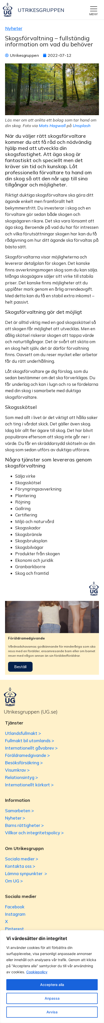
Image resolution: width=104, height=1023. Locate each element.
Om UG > (14, 880)
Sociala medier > (21, 858)
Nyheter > (15, 818)
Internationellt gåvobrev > (31, 748)
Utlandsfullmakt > (23, 733)
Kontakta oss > (20, 866)
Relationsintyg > (21, 777)
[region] (52, 976)
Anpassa (52, 998)
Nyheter (13, 28)
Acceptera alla (52, 984)
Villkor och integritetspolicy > (34, 832)
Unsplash (81, 125)
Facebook (14, 906)
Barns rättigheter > (24, 825)
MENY (93, 14)
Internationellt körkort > (29, 784)
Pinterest (14, 928)
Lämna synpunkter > (26, 873)
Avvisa (52, 1012)
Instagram (15, 914)
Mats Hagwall (52, 125)
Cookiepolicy (36, 972)
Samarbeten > (19, 810)
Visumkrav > (17, 770)
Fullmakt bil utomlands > (29, 740)
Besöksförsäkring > (24, 762)
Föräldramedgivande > (27, 755)
